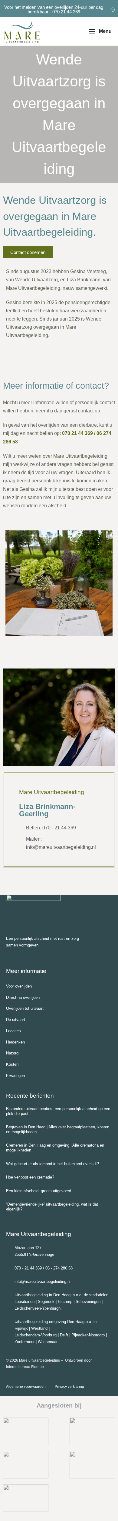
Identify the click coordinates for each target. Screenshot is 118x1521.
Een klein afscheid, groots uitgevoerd (38, 1191)
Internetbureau (18, 1367)
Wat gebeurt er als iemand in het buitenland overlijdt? (52, 1164)
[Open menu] (100, 31)
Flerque (37, 1367)
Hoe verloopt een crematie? (30, 1177)
